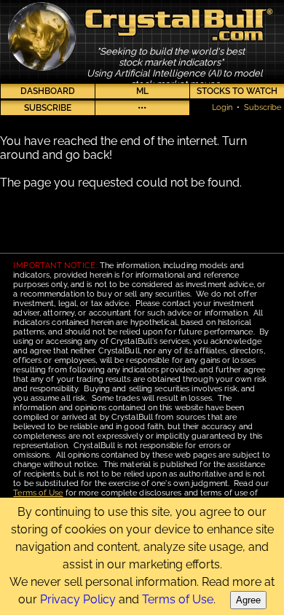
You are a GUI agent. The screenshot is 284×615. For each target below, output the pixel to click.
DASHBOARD (47, 91)
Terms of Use (38, 493)
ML (142, 91)
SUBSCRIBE (47, 108)
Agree (248, 600)
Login (222, 107)
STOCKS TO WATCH (237, 91)
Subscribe (262, 107)
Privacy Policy (78, 599)
